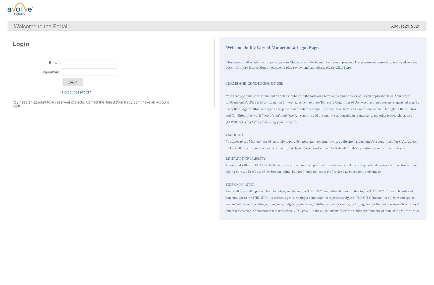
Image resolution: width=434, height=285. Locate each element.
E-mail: (55, 62)
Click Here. (344, 67)
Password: (52, 71)
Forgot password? (76, 91)
